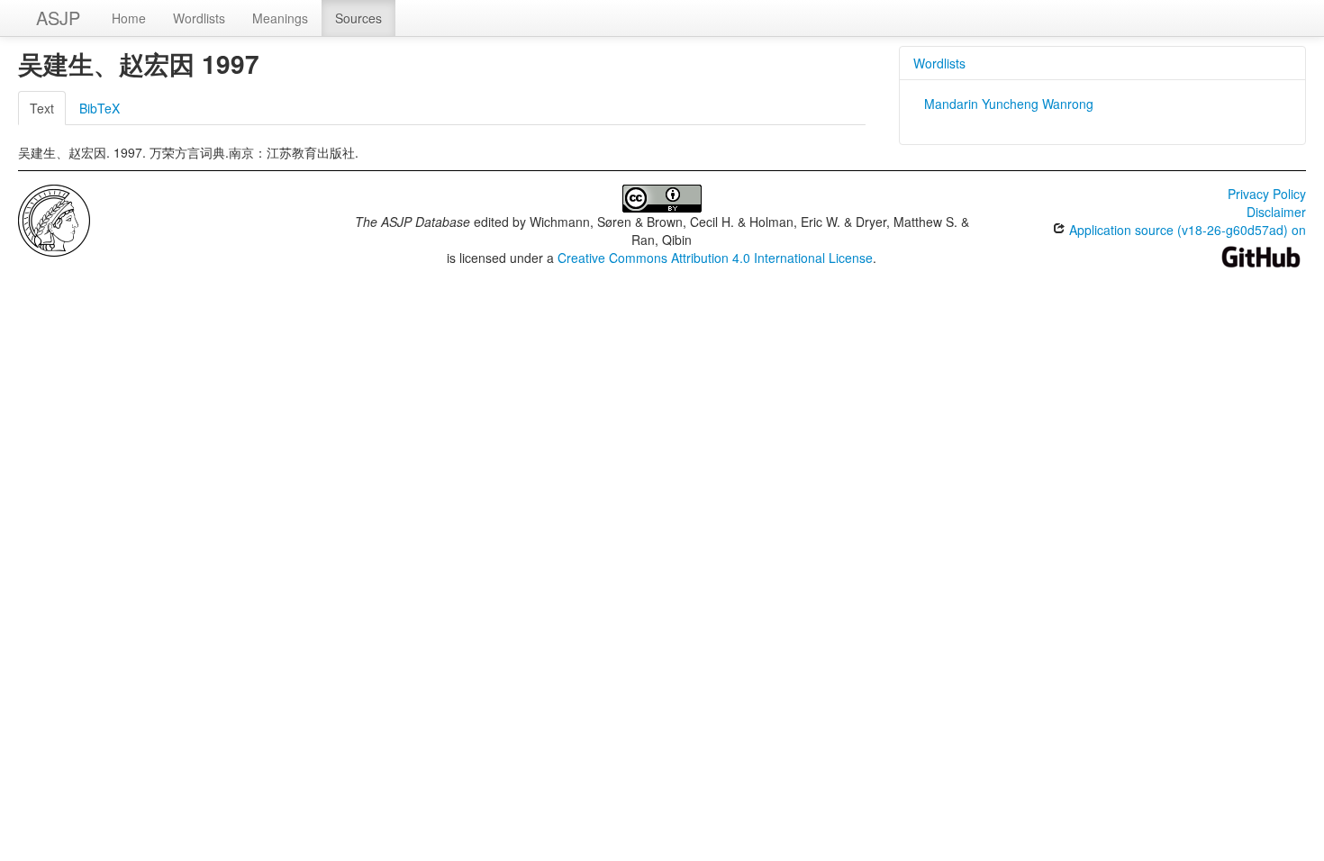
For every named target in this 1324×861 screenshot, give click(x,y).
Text (42, 108)
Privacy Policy (1267, 194)
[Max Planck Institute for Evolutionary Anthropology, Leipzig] (54, 219)
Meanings (280, 18)
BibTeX (99, 108)
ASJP (58, 18)
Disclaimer (1276, 212)
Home (129, 18)
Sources (358, 18)
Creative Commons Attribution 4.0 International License (715, 258)
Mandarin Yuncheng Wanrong (1008, 104)
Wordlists (199, 18)
